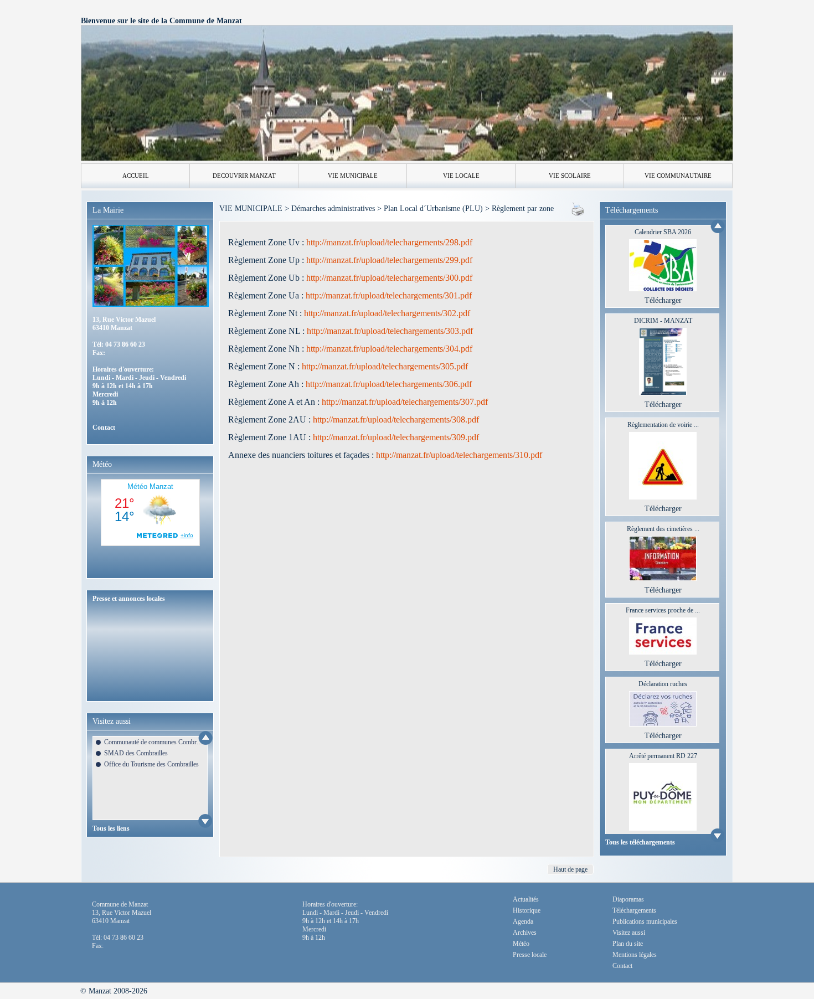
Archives (525, 932)
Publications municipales (644, 921)
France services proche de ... (663, 610)
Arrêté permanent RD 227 (663, 756)
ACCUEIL (135, 175)
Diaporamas (628, 899)
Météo (521, 943)
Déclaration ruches (662, 684)
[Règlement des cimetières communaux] (663, 578)
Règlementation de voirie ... (663, 425)
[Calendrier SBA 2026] (663, 289)
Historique (526, 910)
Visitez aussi (628, 932)
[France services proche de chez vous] (663, 652)
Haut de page (570, 869)
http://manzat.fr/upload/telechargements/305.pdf (385, 366)
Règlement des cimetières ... (663, 529)
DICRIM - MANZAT (663, 321)
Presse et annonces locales (128, 599)
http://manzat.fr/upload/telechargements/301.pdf (389, 295)
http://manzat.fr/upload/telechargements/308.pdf (395, 419)
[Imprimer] (577, 213)
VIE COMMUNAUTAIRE (678, 175)
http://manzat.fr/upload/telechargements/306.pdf (387, 384)
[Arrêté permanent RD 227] (663, 828)
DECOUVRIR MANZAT (244, 175)
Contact (103, 427)
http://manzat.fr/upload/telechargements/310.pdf (458, 455)
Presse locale (530, 955)
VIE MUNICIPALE (353, 175)
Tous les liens (111, 828)
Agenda (523, 921)
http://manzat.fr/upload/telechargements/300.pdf (389, 277)
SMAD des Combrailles (136, 753)
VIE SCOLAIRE (570, 175)
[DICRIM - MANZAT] (663, 393)
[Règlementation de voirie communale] (663, 497)
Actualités (526, 899)
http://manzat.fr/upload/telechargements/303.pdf (389, 331)
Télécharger (663, 300)
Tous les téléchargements (640, 842)
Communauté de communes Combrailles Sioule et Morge (154, 742)
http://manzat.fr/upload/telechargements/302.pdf (386, 313)
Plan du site (627, 943)
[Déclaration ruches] (663, 724)
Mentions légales (634, 955)
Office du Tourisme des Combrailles (151, 764)
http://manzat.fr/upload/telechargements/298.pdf (389, 242)
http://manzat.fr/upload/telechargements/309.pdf (395, 437)
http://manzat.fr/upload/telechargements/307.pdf (404, 401)
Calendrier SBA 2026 (663, 232)
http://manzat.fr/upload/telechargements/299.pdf (389, 260)
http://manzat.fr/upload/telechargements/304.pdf (389, 348)
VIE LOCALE (461, 175)
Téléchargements (634, 910)
